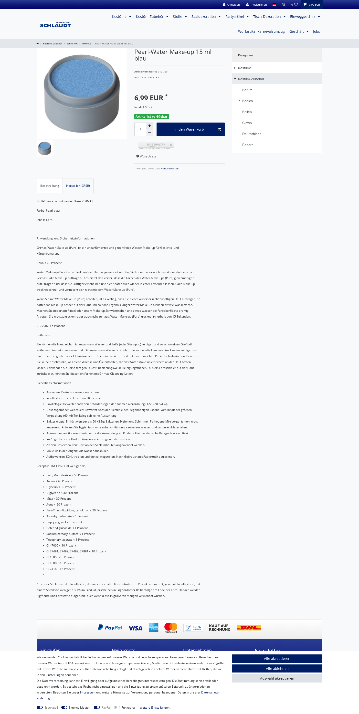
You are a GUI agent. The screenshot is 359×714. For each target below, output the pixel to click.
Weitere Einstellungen (154, 707)
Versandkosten (169, 168)
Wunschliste (147, 156)
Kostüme (119, 16)
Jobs (316, 31)
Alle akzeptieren (277, 658)
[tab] (50, 185)
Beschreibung (49, 186)
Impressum (87, 692)
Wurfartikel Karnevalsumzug (261, 31)
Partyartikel (235, 16)
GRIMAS (86, 43)
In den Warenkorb (189, 129)
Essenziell (51, 707)
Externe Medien (79, 707)
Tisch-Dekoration (267, 16)
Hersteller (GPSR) (78, 186)
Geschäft (297, 31)
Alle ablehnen (277, 668)
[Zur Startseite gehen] (37, 43)
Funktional (129, 707)
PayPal (106, 707)
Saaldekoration (204, 16)
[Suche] (284, 4)
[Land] (274, 4)
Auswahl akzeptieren (277, 678)
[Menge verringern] (149, 132)
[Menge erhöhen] (149, 126)
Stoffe (178, 16)
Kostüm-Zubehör (150, 16)
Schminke (72, 43)
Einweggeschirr (303, 16)
